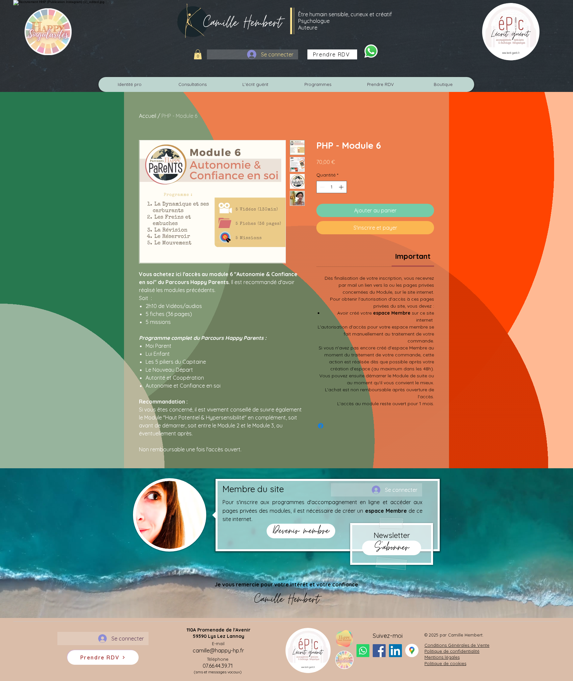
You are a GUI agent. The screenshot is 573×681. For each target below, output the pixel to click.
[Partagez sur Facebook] (321, 426)
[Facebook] (379, 650)
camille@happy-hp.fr (218, 650)
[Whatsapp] (371, 51)
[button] (198, 54)
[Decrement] (321, 187)
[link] (412, 256)
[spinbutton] (332, 187)
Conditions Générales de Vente (456, 645)
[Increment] (342, 187)
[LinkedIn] (395, 650)
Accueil (147, 116)
